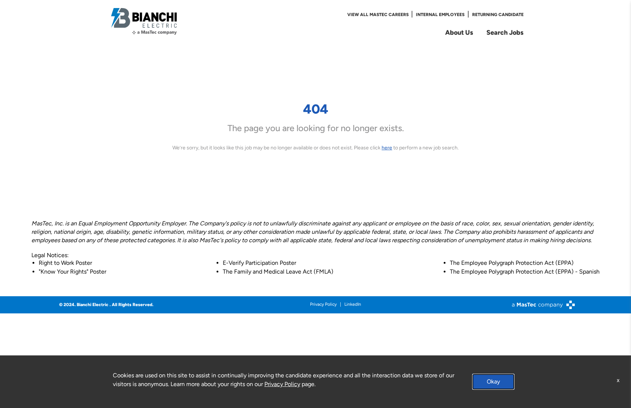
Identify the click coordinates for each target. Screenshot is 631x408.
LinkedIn (352, 304)
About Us (459, 32)
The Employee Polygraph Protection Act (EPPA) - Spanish (525, 271)
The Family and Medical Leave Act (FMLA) (278, 271)
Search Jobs (505, 32)
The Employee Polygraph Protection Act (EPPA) (512, 262)
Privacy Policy (323, 304)
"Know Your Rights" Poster (72, 271)
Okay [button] (493, 381)
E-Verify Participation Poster (259, 262)
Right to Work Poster (65, 262)
